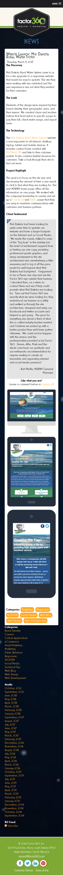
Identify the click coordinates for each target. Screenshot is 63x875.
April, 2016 (11, 761)
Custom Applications (16, 638)
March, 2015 (11, 793)
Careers (9, 634)
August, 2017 (12, 721)
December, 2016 (14, 742)
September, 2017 (14, 717)
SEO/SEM (12, 615)
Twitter (33, 199)
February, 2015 (13, 797)
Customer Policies (24, 870)
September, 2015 (14, 775)
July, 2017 (10, 724)
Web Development (35, 620)
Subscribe (13, 825)
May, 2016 (10, 757)
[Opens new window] (19, 865)
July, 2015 (10, 779)
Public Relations (13, 652)
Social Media (28, 615)
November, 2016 (14, 746)
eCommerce (12, 641)
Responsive (43, 609)
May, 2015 (10, 786)
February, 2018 (13, 710)
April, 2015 (11, 790)
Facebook (18, 199)
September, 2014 (14, 815)
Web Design (14, 620)
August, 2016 (12, 750)
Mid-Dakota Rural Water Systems (29, 137)
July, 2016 (10, 753)
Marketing (27, 609)
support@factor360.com (32, 856)
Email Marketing (13, 645)
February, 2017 (13, 739)
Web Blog (45, 615)
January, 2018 (12, 713)
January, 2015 (12, 801)
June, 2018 (11, 695)
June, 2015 (11, 782)
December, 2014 (14, 804)
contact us (47, 384)
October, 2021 (13, 688)
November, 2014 (14, 808)
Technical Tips (12, 667)
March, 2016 (12, 764)
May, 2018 (10, 699)
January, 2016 (12, 768)
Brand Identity (12, 630)
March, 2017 (11, 735)
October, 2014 (13, 812)
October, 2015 (13, 772)
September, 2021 (14, 691)
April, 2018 (11, 702)
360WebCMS (13, 152)
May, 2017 (10, 732)
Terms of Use (42, 870)
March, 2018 (12, 706)
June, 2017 (11, 728)
